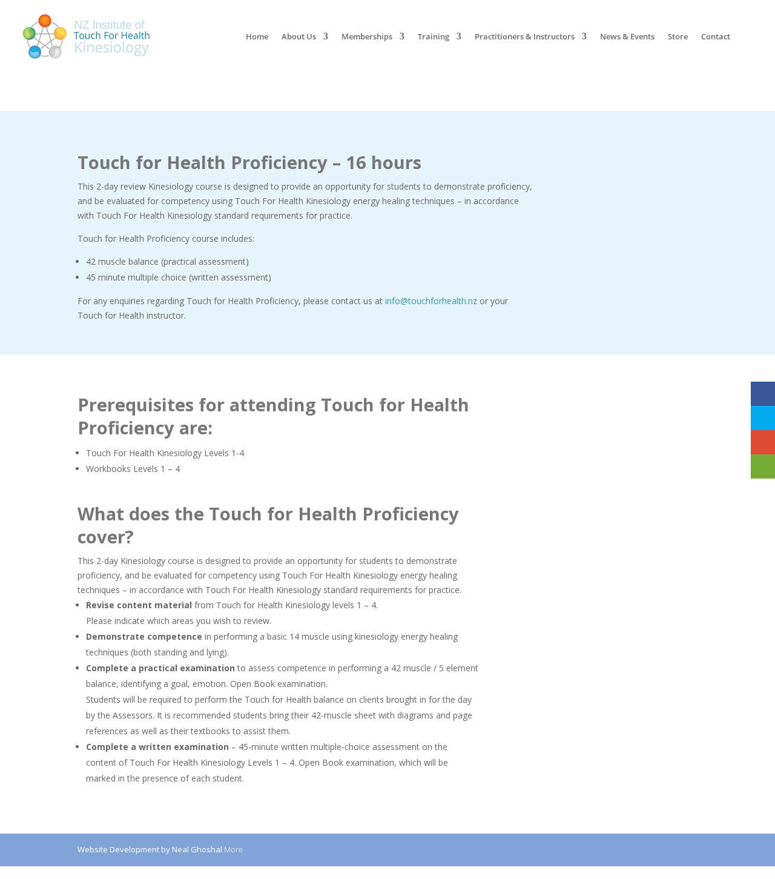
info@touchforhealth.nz (431, 301)
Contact (715, 37)
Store (678, 37)
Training (433, 37)
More (233, 849)
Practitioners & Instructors (525, 37)
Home (257, 37)
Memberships (366, 37)
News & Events (627, 37)
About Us (299, 37)
